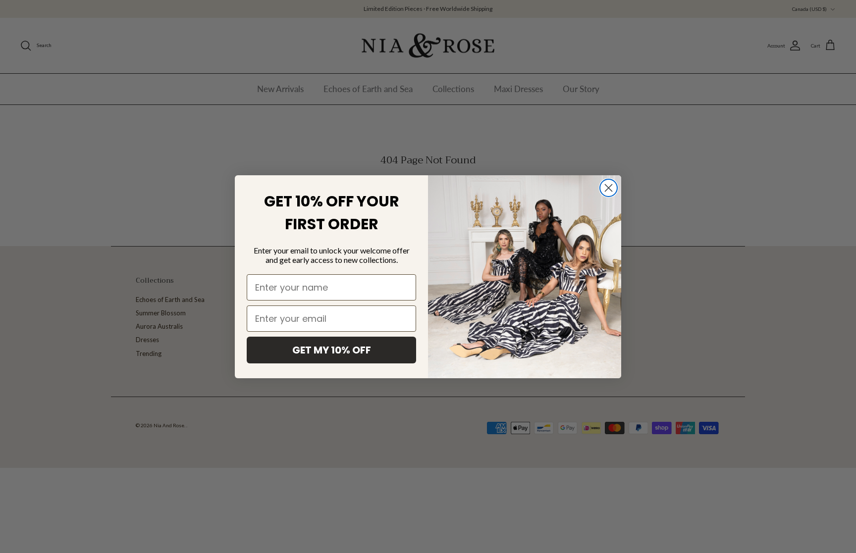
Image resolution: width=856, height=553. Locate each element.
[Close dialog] (608, 188)
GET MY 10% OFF (331, 350)
